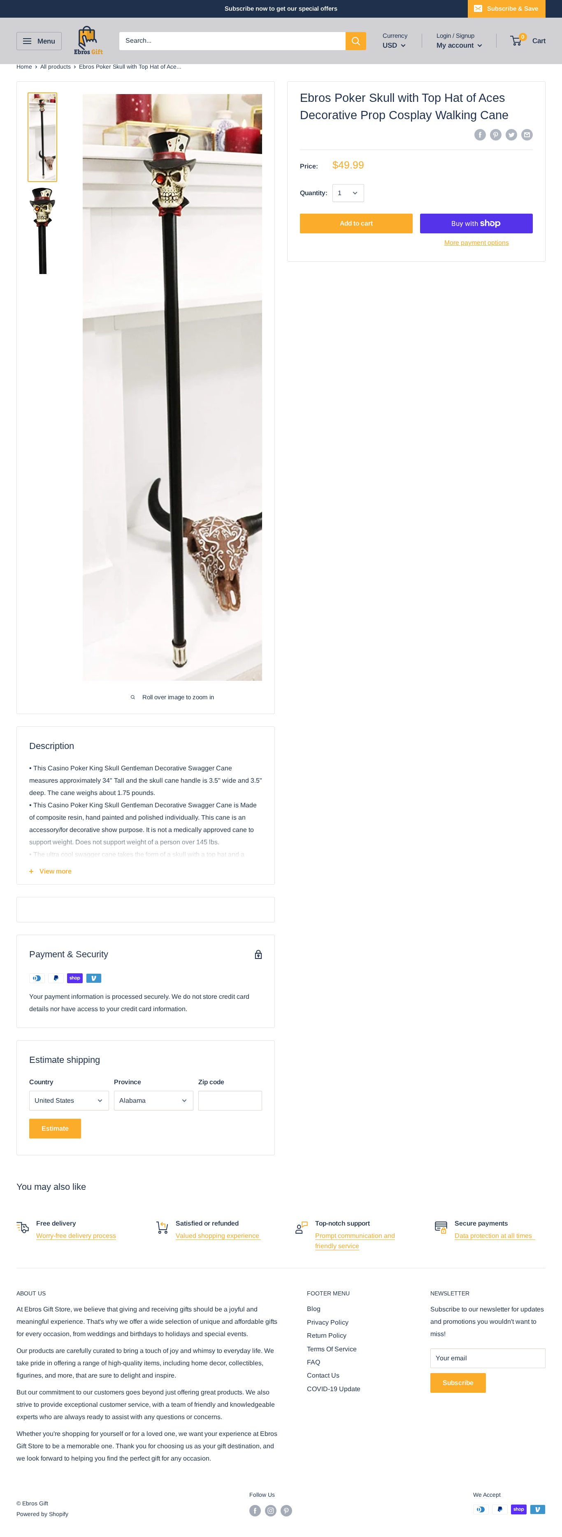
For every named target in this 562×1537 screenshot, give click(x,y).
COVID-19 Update (333, 1388)
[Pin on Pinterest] (496, 134)
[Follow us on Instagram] (270, 1510)
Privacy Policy (327, 1322)
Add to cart (356, 223)
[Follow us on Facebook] (255, 1510)
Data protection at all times (495, 1235)
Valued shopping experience (218, 1235)
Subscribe (458, 1382)
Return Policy (326, 1335)
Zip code (211, 1081)
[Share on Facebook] (480, 134)
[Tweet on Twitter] (511, 134)
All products (55, 66)
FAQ (313, 1362)
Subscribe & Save (512, 8)
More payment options (476, 242)
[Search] (356, 41)
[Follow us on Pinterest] (286, 1510)
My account (456, 45)
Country (41, 1081)
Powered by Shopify (42, 1514)
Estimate (55, 1128)
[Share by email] (527, 134)
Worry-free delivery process (76, 1235)
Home (24, 66)
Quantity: (313, 192)
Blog (313, 1308)
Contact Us (323, 1375)
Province (127, 1081)
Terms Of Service (332, 1349)
